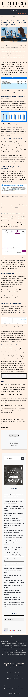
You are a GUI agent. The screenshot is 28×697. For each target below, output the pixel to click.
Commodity (20, 672)
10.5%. (24, 109)
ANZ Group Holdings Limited (8, 45)
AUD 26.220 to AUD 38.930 (17, 312)
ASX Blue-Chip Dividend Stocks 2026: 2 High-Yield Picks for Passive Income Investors (13, 496)
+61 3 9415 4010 (15, 208)
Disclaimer (4, 427)
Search (23, 458)
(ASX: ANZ (18, 45)
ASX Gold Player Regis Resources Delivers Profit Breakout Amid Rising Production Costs (14, 604)
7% (11, 127)
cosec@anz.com (5, 296)
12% (9, 367)
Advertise (7, 672)
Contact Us (10, 675)
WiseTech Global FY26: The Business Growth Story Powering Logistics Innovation (13, 542)
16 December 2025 (7, 181)
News (16, 672)
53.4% (15, 133)
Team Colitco (7, 16)
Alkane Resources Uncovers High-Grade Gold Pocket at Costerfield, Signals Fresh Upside (13, 570)
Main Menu (14, 10)
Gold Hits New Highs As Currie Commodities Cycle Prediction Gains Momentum (12, 592)
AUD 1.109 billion (17, 105)
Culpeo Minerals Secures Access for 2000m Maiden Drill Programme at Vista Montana (14, 525)
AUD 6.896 (21, 68)
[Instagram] (20, 14)
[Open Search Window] (2, 13)
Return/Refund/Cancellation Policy (11, 678)
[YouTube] (24, 14)
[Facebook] (17, 14)
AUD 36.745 (13, 306)
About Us (12, 672)
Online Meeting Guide (12, 47)
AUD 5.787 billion (18, 101)
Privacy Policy (17, 675)
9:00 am (20, 179)
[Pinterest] (22, 14)
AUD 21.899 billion (11, 131)
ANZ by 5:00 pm (21, 260)
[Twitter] (19, 14)
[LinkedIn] (25, 14)
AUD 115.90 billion (13, 310)
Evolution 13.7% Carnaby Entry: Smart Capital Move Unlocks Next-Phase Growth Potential (14, 508)
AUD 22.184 (16, 127)
